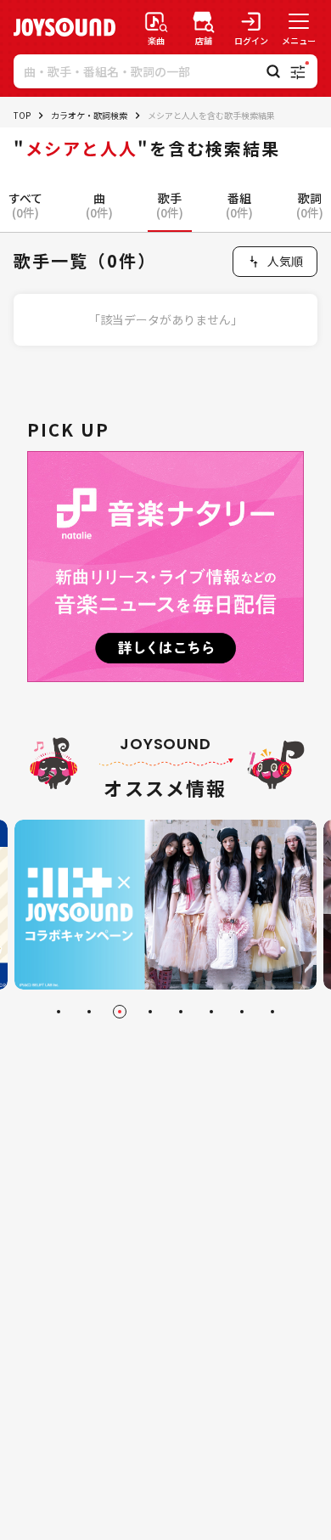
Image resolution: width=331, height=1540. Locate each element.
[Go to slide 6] (211, 1011)
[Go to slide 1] (58, 1011)
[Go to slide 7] (242, 1011)
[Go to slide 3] (119, 1011)
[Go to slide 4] (150, 1011)
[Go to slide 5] (180, 1011)
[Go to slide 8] (272, 1011)
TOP (22, 115)
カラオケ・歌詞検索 (89, 115)
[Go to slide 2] (89, 1011)
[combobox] (275, 261)
